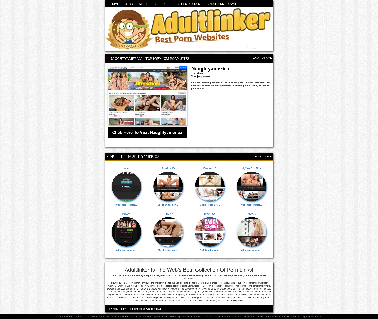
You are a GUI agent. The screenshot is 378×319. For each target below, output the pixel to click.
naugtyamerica (204, 76)
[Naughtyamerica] (147, 95)
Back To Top (263, 156)
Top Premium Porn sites (167, 58)
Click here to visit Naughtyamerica (147, 132)
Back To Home (262, 57)
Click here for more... (126, 204)
